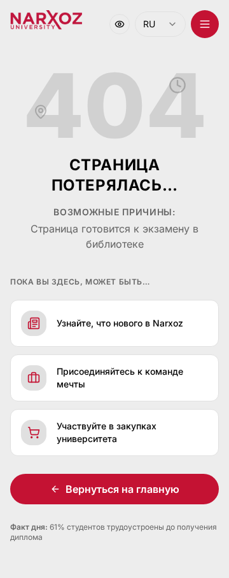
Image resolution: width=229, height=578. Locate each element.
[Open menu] (195, 24)
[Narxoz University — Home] (46, 20)
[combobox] (150, 24)
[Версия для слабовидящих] (110, 24)
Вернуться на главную (117, 489)
